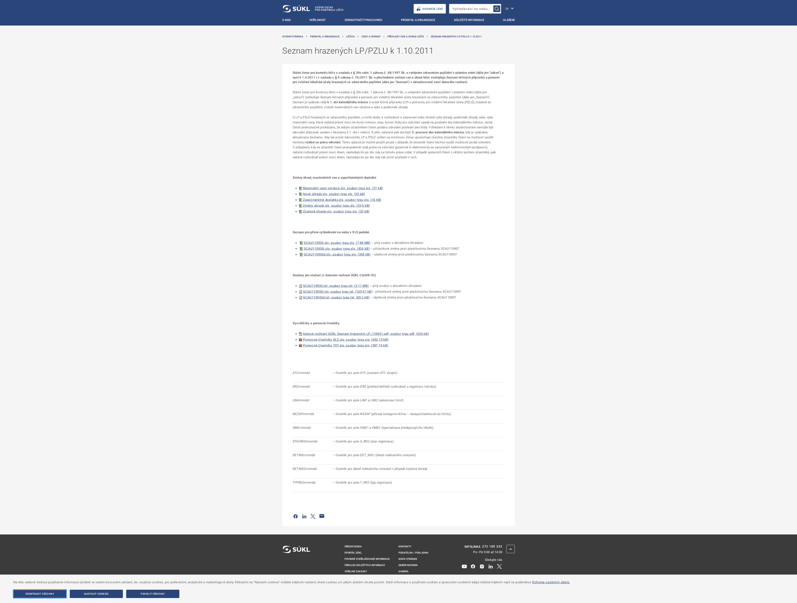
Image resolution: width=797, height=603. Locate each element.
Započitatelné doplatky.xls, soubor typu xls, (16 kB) (342, 200)
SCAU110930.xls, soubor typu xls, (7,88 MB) (337, 243)
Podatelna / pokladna (413, 552)
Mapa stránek (407, 559)
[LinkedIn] (491, 566)
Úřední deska (353, 546)
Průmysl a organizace (418, 20)
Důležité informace (469, 20)
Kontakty (404, 546)
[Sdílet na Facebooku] (295, 516)
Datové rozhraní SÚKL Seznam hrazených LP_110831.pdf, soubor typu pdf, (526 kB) (366, 334)
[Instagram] (482, 566)
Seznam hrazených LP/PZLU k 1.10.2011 (456, 36)
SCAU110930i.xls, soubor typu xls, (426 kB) (337, 249)
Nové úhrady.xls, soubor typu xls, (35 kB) (334, 194)
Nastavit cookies (96, 593)
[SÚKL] (296, 560)
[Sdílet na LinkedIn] (304, 516)
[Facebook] (473, 566)
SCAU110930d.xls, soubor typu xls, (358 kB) (337, 254)
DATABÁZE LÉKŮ (432, 8)
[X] (499, 566)
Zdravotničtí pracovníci (363, 20)
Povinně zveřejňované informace (367, 559)
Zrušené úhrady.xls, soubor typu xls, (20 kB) (336, 211)
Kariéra (403, 571)
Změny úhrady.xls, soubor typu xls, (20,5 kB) (336, 206)
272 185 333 (492, 546)
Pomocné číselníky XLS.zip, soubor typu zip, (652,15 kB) (345, 339)
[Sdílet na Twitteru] (313, 516)
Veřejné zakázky (356, 571)
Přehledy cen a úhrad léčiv (405, 36)
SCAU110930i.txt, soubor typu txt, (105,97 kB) (337, 292)
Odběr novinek (408, 565)
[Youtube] (464, 566)
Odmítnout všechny (40, 593)
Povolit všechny (153, 593)
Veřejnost (317, 20)
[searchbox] (475, 9)
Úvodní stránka (292, 36)
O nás (286, 20)
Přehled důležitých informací (365, 565)
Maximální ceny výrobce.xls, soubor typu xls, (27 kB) (343, 188)
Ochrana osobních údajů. (551, 582)
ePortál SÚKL (353, 552)
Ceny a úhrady (371, 36)
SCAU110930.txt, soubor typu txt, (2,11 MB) (336, 286)
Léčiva (350, 36)
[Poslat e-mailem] (322, 516)
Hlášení (509, 20)
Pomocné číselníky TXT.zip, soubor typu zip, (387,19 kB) (345, 345)
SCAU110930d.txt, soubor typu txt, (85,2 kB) (336, 297)
